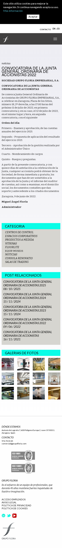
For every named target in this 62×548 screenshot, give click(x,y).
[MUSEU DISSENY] (39, 364)
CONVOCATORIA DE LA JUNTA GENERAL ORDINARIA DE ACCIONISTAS (27, 333)
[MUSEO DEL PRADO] (54, 378)
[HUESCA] (23, 393)
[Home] (5, 39)
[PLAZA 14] (39, 378)
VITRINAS (11, 243)
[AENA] (23, 378)
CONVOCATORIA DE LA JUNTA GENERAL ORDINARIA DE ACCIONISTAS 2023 (27, 308)
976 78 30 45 (7, 441)
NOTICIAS (11, 254)
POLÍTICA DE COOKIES (15, 508)
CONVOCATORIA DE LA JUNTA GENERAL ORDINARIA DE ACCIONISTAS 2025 (27, 283)
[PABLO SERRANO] (39, 393)
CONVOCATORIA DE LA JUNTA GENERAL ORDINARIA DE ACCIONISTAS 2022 (27, 321)
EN (54, 28)
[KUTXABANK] (23, 364)
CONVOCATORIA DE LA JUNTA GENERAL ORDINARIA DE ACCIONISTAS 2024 (27, 296)
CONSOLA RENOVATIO (19, 258)
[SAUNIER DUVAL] (8, 364)
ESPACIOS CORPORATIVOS (21, 236)
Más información (13, 10)
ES (58, 28)
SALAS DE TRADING (17, 261)
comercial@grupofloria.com (14, 443)
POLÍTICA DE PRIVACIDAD (16, 505)
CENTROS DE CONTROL (19, 232)
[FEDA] (8, 393)
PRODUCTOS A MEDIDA (19, 239)
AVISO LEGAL (9, 502)
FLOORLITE (12, 247)
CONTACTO (45, 29)
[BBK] (54, 364)
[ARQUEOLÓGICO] (54, 393)
